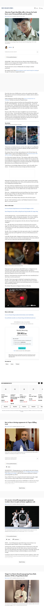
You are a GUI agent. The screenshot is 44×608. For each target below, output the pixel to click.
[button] (36, 8)
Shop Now (6, 406)
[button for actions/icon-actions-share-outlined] (37, 52)
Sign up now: (7, 16)
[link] (7, 8)
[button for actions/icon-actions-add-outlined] (13, 47)
